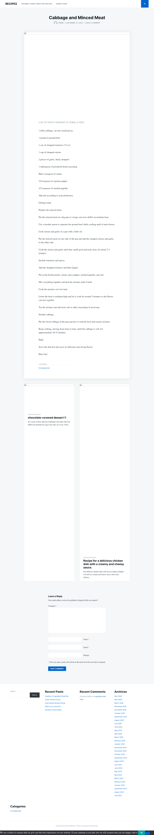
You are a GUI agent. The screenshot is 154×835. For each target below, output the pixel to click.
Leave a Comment (92, 23)
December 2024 (120, 747)
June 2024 (118, 768)
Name (86, 639)
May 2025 (118, 730)
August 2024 (119, 761)
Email (86, 647)
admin (61, 23)
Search (12, 691)
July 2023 (118, 795)
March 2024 (118, 778)
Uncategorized (44, 368)
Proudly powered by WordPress (66, 826)
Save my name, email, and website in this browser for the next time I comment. (78, 662)
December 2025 (120, 706)
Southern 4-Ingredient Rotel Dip (56, 696)
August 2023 (119, 792)
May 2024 (118, 771)
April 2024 (118, 775)
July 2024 (118, 765)
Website (86, 655)
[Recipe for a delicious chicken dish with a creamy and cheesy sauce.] (105, 468)
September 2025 (120, 717)
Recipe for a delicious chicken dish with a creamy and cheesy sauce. (103, 564)
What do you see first (53, 706)
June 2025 (118, 727)
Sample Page (61, 4)
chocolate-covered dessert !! (47, 417)
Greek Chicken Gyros (53, 699)
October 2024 (119, 754)
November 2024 (120, 751)
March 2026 (118, 703)
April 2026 (118, 699)
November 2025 (120, 710)
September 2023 (120, 788)
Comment (52, 606)
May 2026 (118, 696)
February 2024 (119, 782)
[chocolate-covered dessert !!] (49, 397)
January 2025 (119, 744)
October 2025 (119, 713)
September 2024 (120, 758)
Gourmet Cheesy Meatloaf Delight (37, 4)
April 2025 (118, 734)
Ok (141, 833)
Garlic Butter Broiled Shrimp (55, 703)
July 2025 (118, 723)
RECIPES (11, 3)
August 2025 (119, 720)
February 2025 (119, 741)
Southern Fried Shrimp (53, 710)
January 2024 (119, 785)
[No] (147, 833)
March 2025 (118, 737)
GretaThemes (93, 826)
